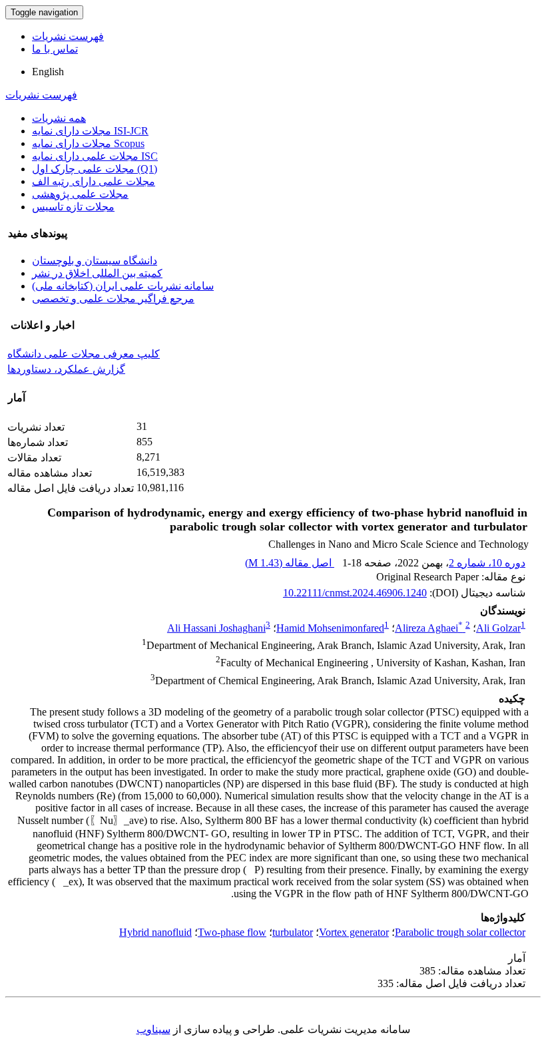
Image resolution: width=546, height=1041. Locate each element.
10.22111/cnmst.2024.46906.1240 (355, 592)
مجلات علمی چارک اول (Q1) (94, 168)
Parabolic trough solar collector (460, 932)
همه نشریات (59, 118)
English (48, 71)
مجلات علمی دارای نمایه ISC (95, 156)
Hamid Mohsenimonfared (330, 628)
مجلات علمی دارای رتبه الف (93, 181)
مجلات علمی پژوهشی (80, 194)
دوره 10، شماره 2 (487, 562)
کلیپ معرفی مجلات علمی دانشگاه (83, 353)
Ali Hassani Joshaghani (216, 628)
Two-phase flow (232, 932)
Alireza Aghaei (429, 628)
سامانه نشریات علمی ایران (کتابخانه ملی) (123, 286)
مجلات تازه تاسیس (73, 206)
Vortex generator (354, 932)
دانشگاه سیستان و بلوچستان (94, 260)
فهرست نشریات (68, 36)
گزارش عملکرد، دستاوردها (66, 369)
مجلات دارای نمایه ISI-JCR (90, 130)
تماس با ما (55, 49)
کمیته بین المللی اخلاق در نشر (97, 273)
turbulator (292, 932)
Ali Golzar (498, 628)
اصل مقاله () (289, 562)
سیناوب (153, 1029)
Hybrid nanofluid (155, 932)
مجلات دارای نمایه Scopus (88, 143)
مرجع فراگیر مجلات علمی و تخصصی (113, 298)
